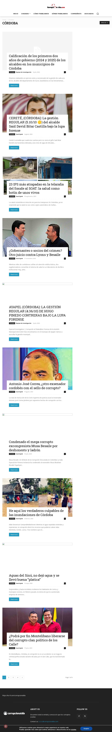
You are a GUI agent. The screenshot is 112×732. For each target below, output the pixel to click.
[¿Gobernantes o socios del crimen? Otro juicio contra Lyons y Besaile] (37, 237)
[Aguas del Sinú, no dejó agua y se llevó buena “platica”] (37, 562)
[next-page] (22, 677)
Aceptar (86, 729)
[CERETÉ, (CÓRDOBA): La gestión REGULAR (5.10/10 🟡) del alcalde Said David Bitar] (37, 113)
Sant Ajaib (19, 134)
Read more (14, 85)
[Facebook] (79, 716)
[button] (97, 13)
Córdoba (12, 72)
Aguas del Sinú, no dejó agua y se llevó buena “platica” (34, 577)
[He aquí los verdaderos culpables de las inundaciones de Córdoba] (37, 497)
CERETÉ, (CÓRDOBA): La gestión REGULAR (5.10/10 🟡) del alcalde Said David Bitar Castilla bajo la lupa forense (37, 124)
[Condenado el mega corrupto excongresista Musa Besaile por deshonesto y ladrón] (37, 432)
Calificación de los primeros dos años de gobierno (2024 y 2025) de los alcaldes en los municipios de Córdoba (37, 62)
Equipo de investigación (23, 72)
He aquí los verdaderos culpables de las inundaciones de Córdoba (36, 512)
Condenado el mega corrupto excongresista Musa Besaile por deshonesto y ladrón (33, 446)
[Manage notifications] (5, 726)
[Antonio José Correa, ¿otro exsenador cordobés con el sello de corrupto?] (37, 369)
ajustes (73, 730)
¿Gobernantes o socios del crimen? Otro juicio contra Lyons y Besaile (35, 252)
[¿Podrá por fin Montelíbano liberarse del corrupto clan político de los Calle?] (37, 627)
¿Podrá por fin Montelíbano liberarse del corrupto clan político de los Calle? (37, 640)
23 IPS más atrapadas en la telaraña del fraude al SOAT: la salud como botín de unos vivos (36, 188)
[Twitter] (85, 716)
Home (4, 20)
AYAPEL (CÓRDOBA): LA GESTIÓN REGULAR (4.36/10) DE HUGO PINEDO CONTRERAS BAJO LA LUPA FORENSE (37, 313)
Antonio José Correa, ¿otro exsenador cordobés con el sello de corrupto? (37, 386)
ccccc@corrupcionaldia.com (48, 721)
